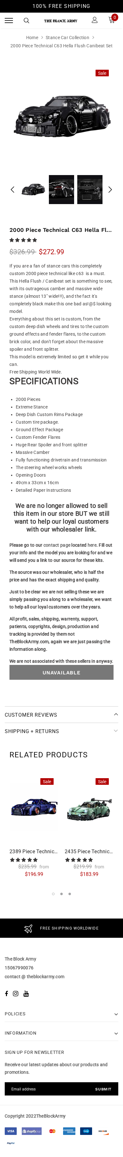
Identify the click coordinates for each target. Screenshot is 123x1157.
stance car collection (67, 37)
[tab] (48, 755)
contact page (57, 545)
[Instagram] (15, 993)
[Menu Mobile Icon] (9, 20)
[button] (23, 240)
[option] (61, 117)
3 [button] (69, 894)
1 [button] (53, 894)
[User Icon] (95, 20)
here (92, 545)
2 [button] (61, 894)
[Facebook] (6, 993)
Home (32, 37)
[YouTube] (26, 993)
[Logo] (60, 21)
